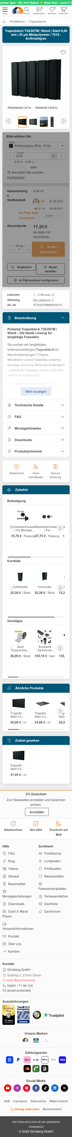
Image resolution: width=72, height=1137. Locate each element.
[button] (5, 11)
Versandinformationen (18, 928)
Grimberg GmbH (18, 969)
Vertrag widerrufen (27, 1109)
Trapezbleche (37, 21)
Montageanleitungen (17, 896)
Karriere (13, 951)
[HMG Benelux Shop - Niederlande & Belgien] (36, 1040)
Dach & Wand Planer (15, 913)
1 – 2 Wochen (42, 295)
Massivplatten (53, 876)
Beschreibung (25, 318)
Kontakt (13, 936)
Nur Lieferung (42, 300)
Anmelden (37, 812)
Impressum (20, 1101)
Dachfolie (50, 903)
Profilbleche (17, 21)
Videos (12, 868)
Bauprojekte (16, 883)
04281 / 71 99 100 (20, 985)
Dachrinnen (52, 911)
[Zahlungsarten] (36, 1064)
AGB (7, 1101)
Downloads (23, 440)
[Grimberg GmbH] (46, 1040)
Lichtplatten (52, 861)
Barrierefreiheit (52, 1109)
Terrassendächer (55, 896)
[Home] (4, 21)
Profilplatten (52, 868)
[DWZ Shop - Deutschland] (25, 1040)
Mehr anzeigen (36, 391)
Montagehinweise (28, 428)
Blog (11, 861)
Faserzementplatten (52, 888)
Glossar (13, 876)
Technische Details (29, 405)
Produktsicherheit (28, 451)
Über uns (14, 943)
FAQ (18, 416)
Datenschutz (38, 1101)
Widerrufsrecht (58, 1101)
